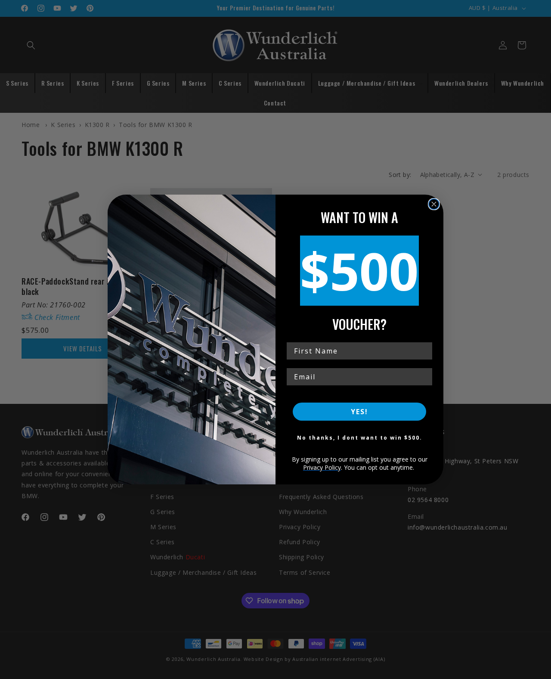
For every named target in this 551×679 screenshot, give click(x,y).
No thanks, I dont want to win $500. (359, 437)
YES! (359, 411)
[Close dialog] (434, 204)
